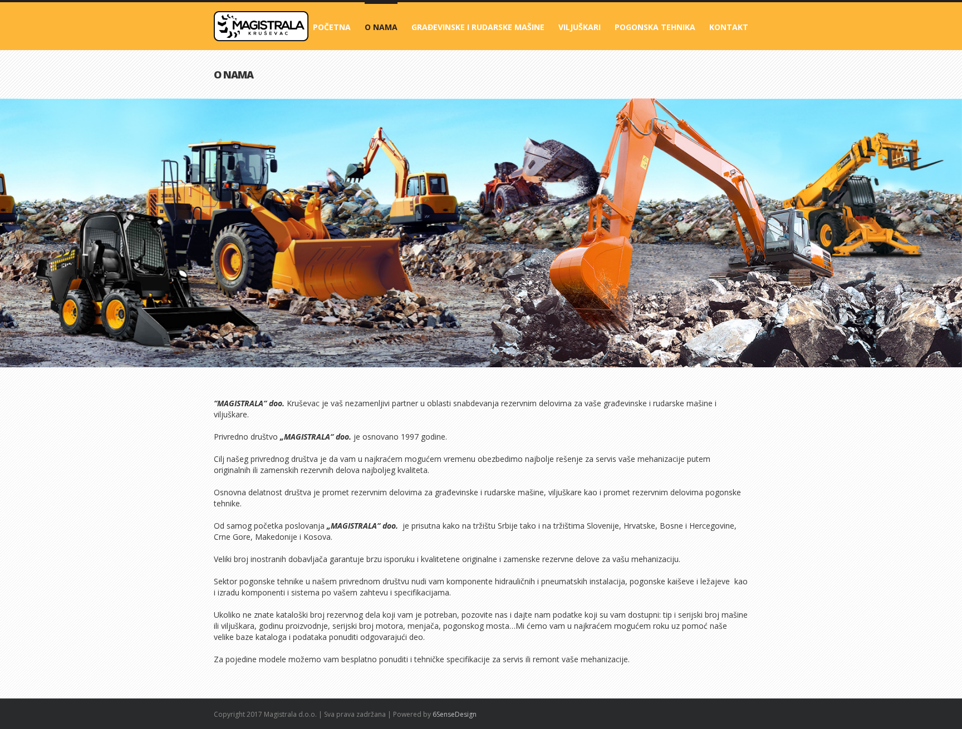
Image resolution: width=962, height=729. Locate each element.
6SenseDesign (455, 714)
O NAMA (381, 27)
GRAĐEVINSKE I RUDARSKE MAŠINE (477, 27)
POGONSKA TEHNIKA (655, 27)
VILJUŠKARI (579, 27)
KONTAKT (728, 27)
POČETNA (332, 27)
